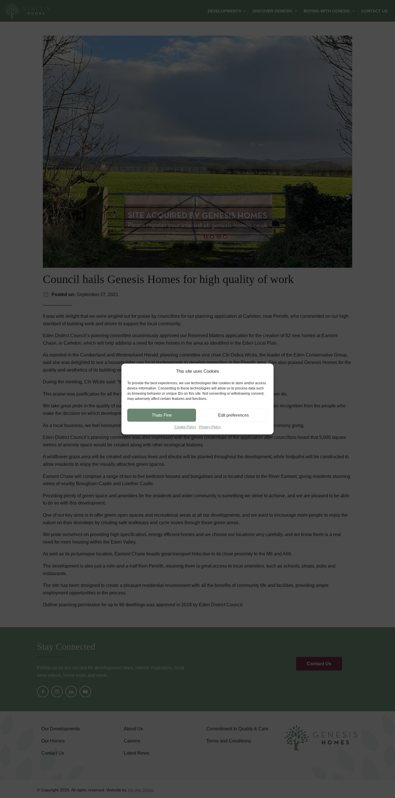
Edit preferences (233, 415)
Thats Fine (162, 415)
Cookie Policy (185, 427)
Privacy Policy (210, 427)
